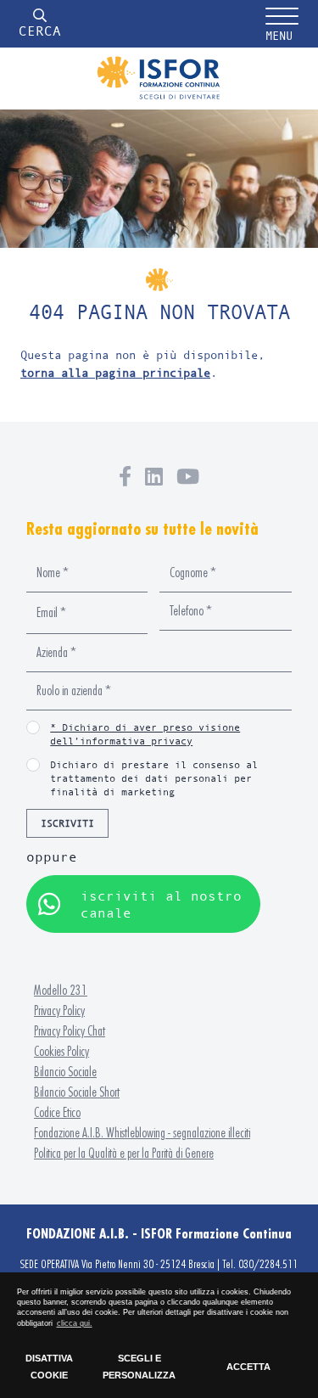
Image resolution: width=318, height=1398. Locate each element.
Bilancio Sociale (65, 1072)
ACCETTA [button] (248, 1367)
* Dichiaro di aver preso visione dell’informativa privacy (145, 734)
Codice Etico (57, 1112)
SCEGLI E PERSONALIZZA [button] (139, 1366)
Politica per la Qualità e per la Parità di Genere (124, 1153)
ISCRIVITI (67, 823)
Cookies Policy (61, 1051)
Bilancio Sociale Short (77, 1092)
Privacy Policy (59, 1010)
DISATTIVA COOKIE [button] (49, 1366)
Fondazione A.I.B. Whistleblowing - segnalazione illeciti (142, 1133)
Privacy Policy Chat (69, 1031)
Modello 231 (60, 990)
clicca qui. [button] (74, 1323)
